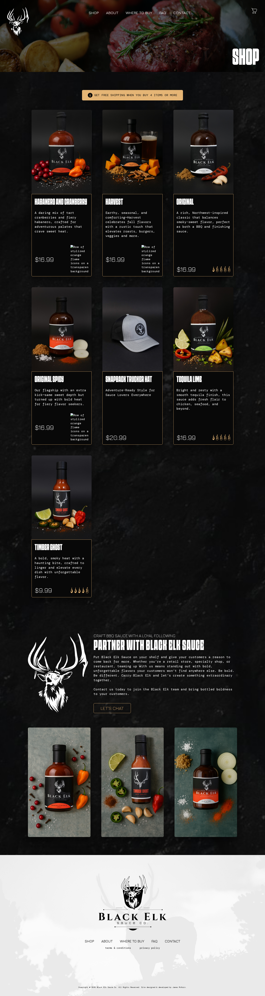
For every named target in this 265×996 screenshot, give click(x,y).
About (112, 12)
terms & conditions (118, 947)
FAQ (162, 12)
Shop (94, 12)
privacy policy (150, 947)
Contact (182, 12)
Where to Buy (139, 12)
